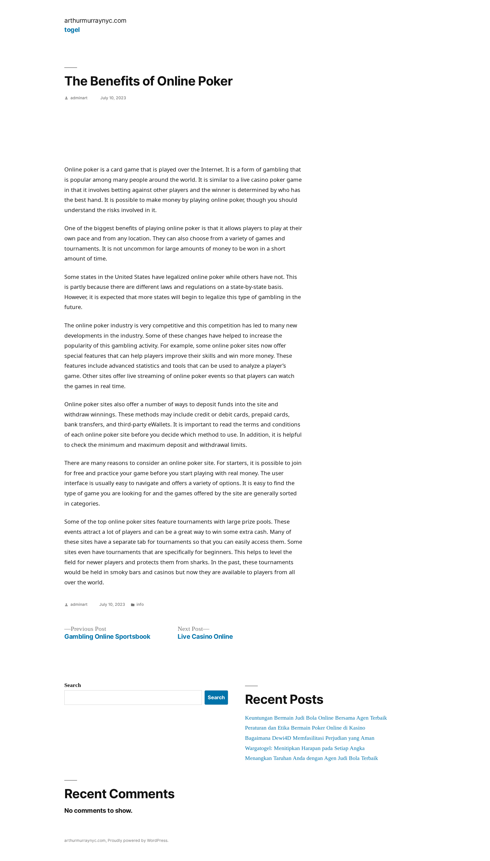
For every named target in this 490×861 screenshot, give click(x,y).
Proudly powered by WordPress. (138, 840)
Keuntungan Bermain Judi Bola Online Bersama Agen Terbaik (316, 718)
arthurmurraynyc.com (95, 20)
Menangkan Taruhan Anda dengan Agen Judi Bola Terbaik (311, 758)
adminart (79, 97)
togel (72, 29)
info (140, 604)
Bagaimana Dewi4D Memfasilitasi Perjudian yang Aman (309, 738)
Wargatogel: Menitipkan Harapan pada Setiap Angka (305, 748)
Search (72, 685)
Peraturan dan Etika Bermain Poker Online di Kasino (305, 727)
